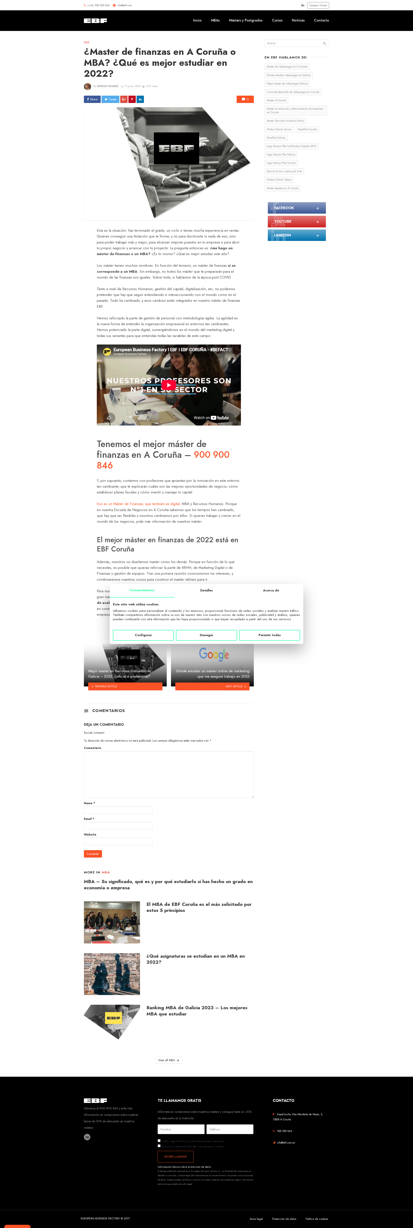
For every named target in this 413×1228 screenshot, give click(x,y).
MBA (86, 42)
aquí (190, 1184)
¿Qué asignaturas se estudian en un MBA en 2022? (195, 959)
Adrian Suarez (108, 86)
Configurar (143, 635)
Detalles (206, 590)
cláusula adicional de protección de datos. (208, 1141)
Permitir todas (270, 635)
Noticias (298, 20)
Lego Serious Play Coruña (281, 163)
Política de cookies (317, 1219)
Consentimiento (142, 590)
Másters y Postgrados (245, 20)
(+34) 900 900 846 (98, 5)
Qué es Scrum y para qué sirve (284, 171)
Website (90, 834)
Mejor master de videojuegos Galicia (287, 84)
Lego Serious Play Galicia (281, 154)
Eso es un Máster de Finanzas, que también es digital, (139, 503)
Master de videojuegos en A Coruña (287, 67)
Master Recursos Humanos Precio (285, 121)
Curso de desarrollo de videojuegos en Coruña (293, 92)
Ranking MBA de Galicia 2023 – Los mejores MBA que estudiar (196, 1011)
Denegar (206, 635)
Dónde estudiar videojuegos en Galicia (288, 75)
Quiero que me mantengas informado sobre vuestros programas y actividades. (192, 1146)
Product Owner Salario (279, 180)
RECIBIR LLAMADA (175, 1157)
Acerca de (271, 590)
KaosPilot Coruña (307, 129)
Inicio (197, 20)
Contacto (321, 20)
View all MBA (166, 1060)
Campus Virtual (318, 5)
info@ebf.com (124, 5)
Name (89, 803)
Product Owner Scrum (279, 129)
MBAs (215, 20)
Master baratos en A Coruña (282, 188)
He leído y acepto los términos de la (192, 1141)
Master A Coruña (276, 100)
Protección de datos (284, 1219)
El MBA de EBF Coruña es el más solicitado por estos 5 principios (199, 907)
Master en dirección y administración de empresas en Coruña (295, 110)
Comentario (92, 748)
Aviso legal (256, 1219)
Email (89, 819)
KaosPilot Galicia (276, 138)
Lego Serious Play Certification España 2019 (291, 146)
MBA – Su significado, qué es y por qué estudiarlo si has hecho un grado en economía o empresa (168, 885)
